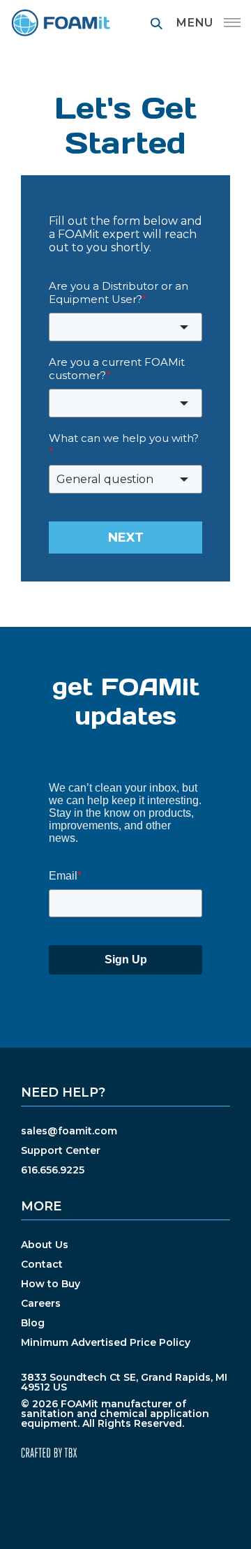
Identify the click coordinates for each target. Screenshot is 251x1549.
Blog (33, 1323)
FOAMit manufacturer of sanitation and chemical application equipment (60, 22)
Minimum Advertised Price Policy (105, 1342)
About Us (44, 1244)
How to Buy (50, 1283)
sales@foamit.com (69, 1131)
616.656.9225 (52, 1170)
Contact (42, 1264)
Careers (41, 1303)
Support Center (60, 1150)
